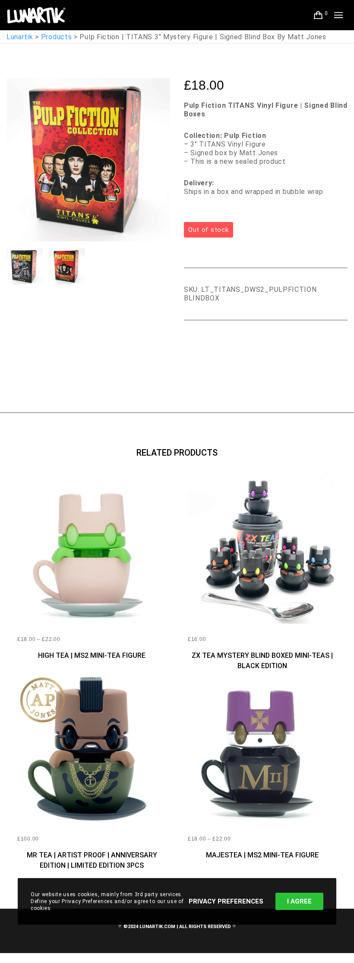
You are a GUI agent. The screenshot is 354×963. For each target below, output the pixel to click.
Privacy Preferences (226, 901)
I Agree (299, 901)
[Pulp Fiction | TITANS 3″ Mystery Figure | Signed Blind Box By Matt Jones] (190, 344)
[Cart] (318, 15)
